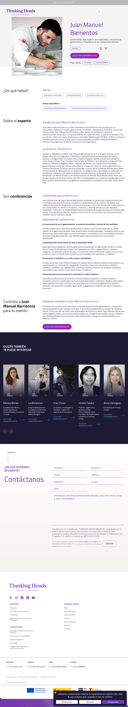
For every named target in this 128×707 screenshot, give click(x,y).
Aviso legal (10, 677)
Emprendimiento (74, 95)
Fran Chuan (34, 403)
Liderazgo (14, 643)
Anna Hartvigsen (87, 403)
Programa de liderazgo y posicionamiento (19, 647)
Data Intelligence (16, 639)
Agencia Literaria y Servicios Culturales (21, 619)
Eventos (67, 618)
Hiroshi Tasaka (61, 403)
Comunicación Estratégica (20, 636)
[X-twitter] (10, 597)
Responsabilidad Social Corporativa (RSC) (89, 108)
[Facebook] (22, 597)
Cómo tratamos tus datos (88, 542)
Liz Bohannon (10, 403)
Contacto (67, 629)
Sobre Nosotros (70, 622)
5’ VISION (14, 615)
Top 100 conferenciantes (19, 611)
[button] (5, 431)
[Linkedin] (27, 597)
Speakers (13, 608)
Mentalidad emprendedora (55, 108)
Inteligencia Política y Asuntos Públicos (22, 632)
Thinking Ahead (70, 611)
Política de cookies (48, 677)
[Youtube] (33, 597)
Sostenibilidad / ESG (95, 95)
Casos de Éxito (70, 615)
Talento (67, 625)
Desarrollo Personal (53, 95)
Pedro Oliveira (111, 403)
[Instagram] (16, 597)
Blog (66, 608)
